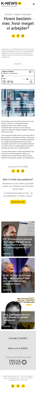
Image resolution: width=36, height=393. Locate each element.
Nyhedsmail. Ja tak (18, 202)
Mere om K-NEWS (18, 348)
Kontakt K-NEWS (18, 338)
